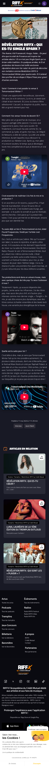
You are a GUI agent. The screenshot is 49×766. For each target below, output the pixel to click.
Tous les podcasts (8, 611)
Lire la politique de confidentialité (13, 752)
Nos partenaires (31, 651)
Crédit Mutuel (30, 640)
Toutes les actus (7, 602)
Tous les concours (8, 629)
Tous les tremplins (8, 620)
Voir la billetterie (7, 638)
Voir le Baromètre (8, 646)
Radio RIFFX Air (29, 616)
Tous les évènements (31, 602)
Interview (18, 426)
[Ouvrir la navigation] (4, 3)
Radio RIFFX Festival (31, 611)
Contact (28, 643)
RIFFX (27, 638)
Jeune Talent (30, 426)
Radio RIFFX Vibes (30, 614)
